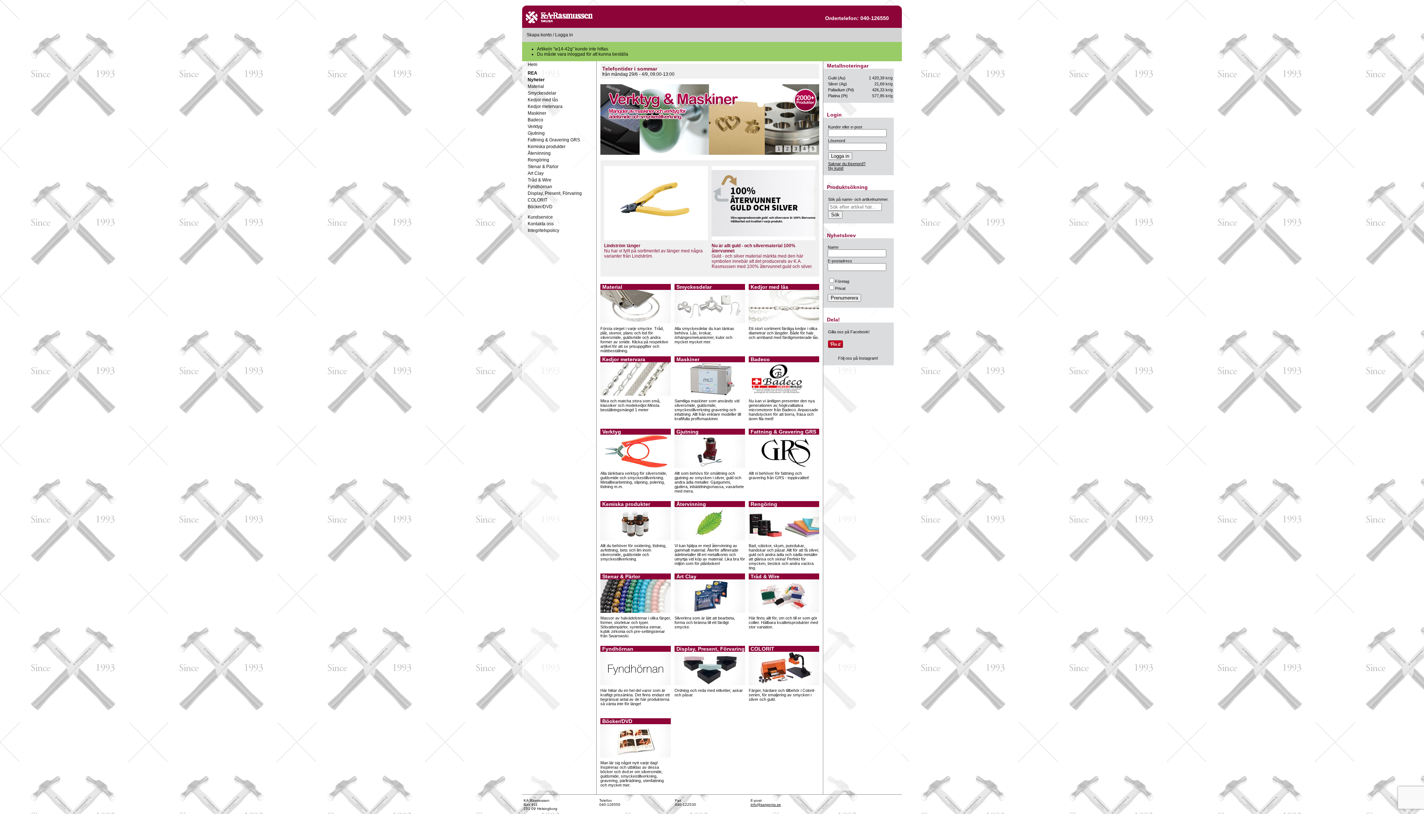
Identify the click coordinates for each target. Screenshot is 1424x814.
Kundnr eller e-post (845, 127)
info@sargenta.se (766, 804)
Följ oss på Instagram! (858, 358)
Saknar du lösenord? (847, 163)
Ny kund (835, 168)
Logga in (564, 34)
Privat (840, 288)
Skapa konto (539, 34)
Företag (842, 281)
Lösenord (836, 140)
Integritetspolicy (543, 230)
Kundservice (540, 217)
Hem (532, 64)
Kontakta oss (541, 223)
